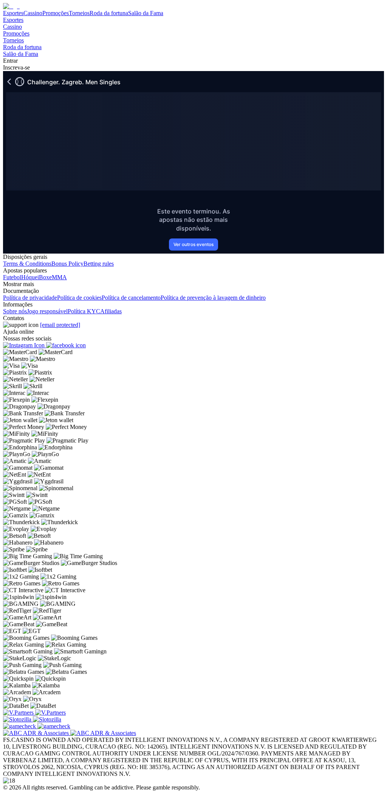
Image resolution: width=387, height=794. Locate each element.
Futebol (12, 277)
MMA (59, 277)
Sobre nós (15, 311)
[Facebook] (66, 345)
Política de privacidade (30, 297)
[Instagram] (24, 345)
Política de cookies (79, 297)
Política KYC (84, 311)
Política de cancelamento (131, 297)
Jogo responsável (47, 311)
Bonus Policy (67, 263)
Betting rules (99, 263)
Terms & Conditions (27, 263)
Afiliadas (111, 311)
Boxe (45, 277)
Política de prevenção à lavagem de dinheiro (213, 297)
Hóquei (30, 277)
